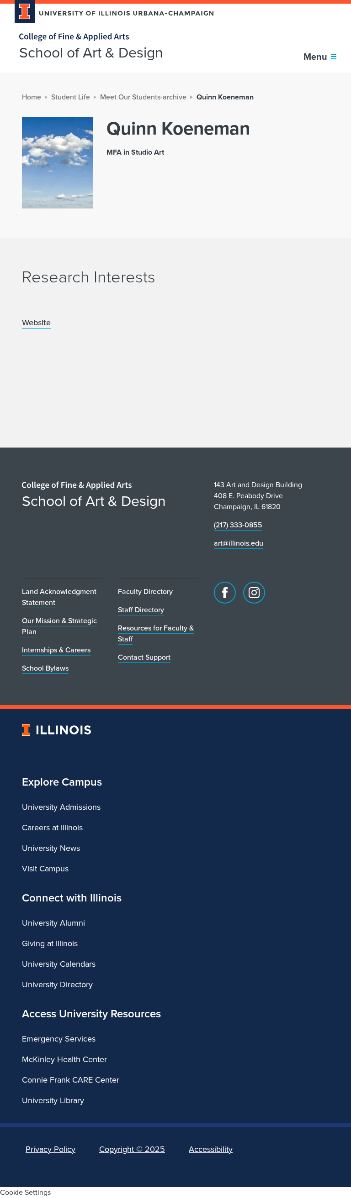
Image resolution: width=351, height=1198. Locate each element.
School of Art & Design (91, 52)
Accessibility (211, 1149)
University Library (53, 1100)
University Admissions (61, 807)
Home (31, 97)
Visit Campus (45, 869)
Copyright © (132, 1149)
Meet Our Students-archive (143, 97)
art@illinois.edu (238, 543)
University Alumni (53, 923)
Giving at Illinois (50, 943)
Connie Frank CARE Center (70, 1080)
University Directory (57, 984)
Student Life (70, 97)
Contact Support (144, 657)
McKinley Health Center (64, 1059)
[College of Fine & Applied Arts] (110, 37)
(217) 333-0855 (238, 525)
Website (36, 322)
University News (51, 848)
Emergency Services (59, 1039)
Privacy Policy (50, 1149)
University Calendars (59, 964)
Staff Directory (141, 609)
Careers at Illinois (52, 827)
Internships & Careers (56, 650)
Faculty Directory (145, 591)
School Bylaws (45, 668)
